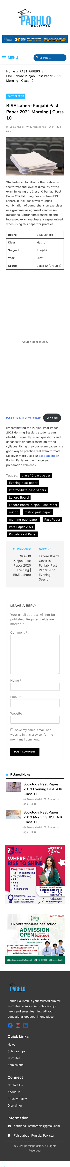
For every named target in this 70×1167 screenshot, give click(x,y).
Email (15, 697)
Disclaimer (15, 1105)
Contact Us (15, 1085)
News (11, 1044)
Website (16, 713)
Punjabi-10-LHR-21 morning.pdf (23, 417)
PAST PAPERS (16, 96)
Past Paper (52, 519)
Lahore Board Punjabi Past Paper (33, 505)
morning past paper (23, 519)
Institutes (14, 1058)
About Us (14, 1092)
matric (13, 512)
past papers (47, 456)
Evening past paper (23, 483)
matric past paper (38, 512)
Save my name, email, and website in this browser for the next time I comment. (31, 734)
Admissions (16, 1065)
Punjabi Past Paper (23, 534)
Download (52, 417)
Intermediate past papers (27, 490)
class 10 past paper (36, 475)
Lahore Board (19, 497)
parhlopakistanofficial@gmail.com (37, 1126)
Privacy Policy (17, 1099)
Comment (18, 632)
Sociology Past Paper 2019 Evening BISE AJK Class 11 (43, 789)
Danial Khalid (17, 127)
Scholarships (16, 1051)
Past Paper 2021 (21, 527)
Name (15, 680)
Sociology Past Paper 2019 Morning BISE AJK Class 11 (43, 817)
